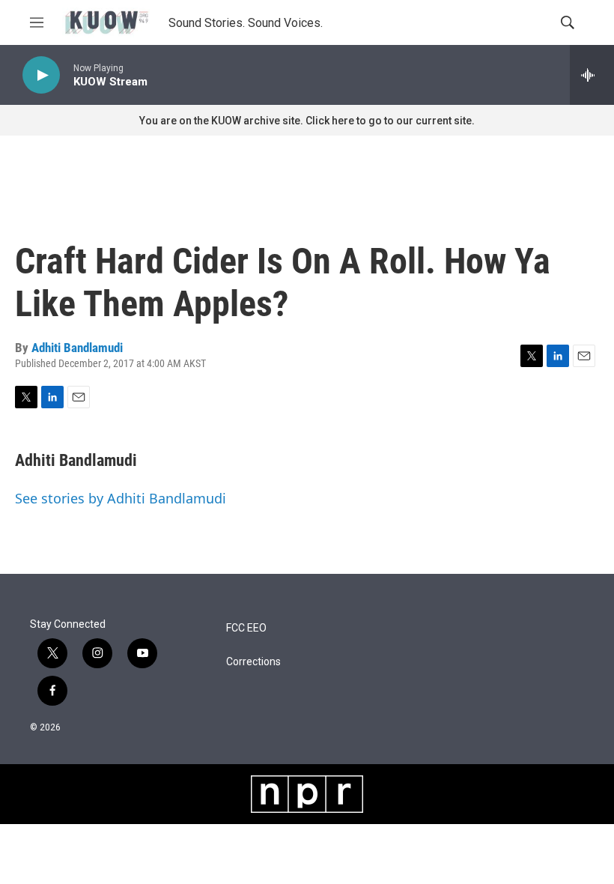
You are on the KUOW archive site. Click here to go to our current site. (307, 121)
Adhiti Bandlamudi (77, 347)
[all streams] (592, 75)
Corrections (253, 661)
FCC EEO (246, 628)
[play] (41, 75)
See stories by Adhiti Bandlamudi (120, 498)
